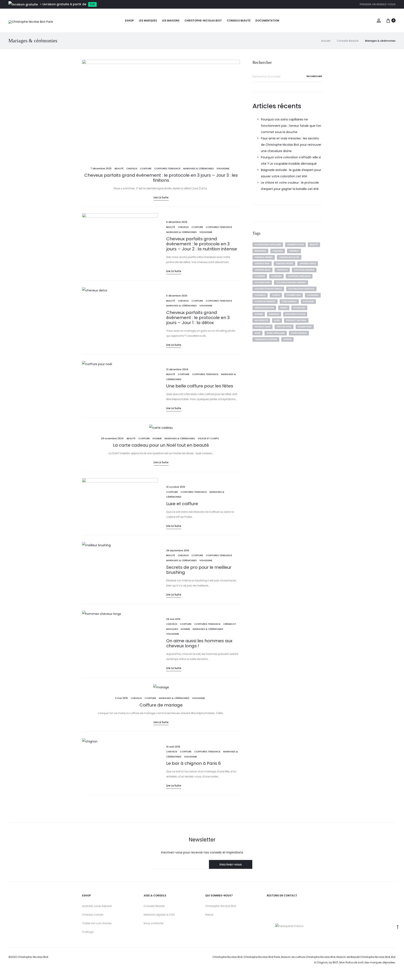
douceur (308, 301)
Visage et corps (208, 438)
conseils (260, 295)
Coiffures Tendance (167, 168)
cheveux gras (307, 263)
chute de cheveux (304, 269)
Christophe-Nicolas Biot (203, 20)
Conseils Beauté (154, 906)
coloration (262, 282)
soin (257, 333)
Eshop (129, 20)
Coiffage (87, 932)
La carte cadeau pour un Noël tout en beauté (161, 445)
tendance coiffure (266, 339)
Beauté (119, 168)
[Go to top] (398, 927)
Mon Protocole (295, 314)
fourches (299, 307)
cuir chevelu (289, 301)
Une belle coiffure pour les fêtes (199, 386)
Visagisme (223, 168)
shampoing (305, 326)
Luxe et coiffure (182, 504)
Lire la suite (161, 197)
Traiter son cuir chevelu (97, 923)
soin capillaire (276, 333)
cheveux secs (262, 269)
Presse (209, 914)
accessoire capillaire (268, 244)
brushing (260, 250)
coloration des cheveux (291, 282)
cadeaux (277, 250)
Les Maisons (170, 20)
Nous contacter (153, 923)
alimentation (295, 244)
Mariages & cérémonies (198, 168)
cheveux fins (262, 263)
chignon (282, 269)
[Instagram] (268, 905)
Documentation (267, 20)
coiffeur (260, 276)
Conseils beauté (238, 20)
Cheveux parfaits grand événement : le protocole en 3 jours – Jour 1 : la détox (198, 318)
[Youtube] (276, 905)
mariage (274, 314)
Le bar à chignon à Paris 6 (193, 763)
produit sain (262, 326)
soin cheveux (299, 333)
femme (283, 307)
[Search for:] (287, 76)
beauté (314, 244)
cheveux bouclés (289, 257)
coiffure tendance (299, 276)
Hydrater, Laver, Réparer (97, 906)
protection (284, 326)
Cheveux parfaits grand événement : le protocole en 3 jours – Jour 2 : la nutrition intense (201, 244)
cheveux (131, 168)
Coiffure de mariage (161, 705)
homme (259, 314)
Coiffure (146, 168)
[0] (388, 20)
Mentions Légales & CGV (159, 914)
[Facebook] (286, 905)
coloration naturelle (268, 288)
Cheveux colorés (92, 914)
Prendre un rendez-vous (378, 4)
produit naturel (296, 320)
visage (287, 339)
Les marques (148, 20)
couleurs (313, 295)
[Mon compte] (379, 20)
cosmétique (293, 295)
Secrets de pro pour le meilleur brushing (198, 569)
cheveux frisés (284, 263)
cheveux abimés (264, 257)
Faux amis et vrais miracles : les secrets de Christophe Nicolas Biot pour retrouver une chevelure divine (291, 144)
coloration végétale (301, 288)
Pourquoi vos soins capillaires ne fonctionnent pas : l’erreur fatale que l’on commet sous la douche (291, 125)
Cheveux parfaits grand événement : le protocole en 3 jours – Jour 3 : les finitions (161, 177)
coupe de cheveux (265, 301)
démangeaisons (264, 307)
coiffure (276, 276)
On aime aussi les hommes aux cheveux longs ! (199, 643)
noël (277, 320)
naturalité (261, 320)
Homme (157, 438)
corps (276, 295)
